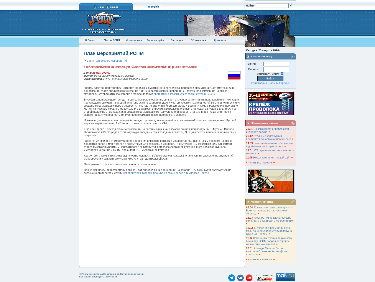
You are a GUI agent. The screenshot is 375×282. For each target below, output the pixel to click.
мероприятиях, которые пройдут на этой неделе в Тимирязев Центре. (166, 173)
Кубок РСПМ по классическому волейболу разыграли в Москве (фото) (270, 219)
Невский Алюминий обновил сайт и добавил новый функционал (270, 145)
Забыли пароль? (279, 83)
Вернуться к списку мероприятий (107, 60)
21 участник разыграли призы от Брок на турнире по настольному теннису (270, 210)
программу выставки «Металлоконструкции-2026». (185, 94)
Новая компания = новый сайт (272, 157)
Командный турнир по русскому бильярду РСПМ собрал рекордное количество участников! (269, 241)
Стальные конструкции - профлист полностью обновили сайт (269, 138)
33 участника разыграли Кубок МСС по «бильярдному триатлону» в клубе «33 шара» (269, 231)
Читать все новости (260, 162)
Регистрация (259, 83)
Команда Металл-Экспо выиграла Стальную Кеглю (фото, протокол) (267, 251)
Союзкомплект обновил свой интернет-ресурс (267, 130)
